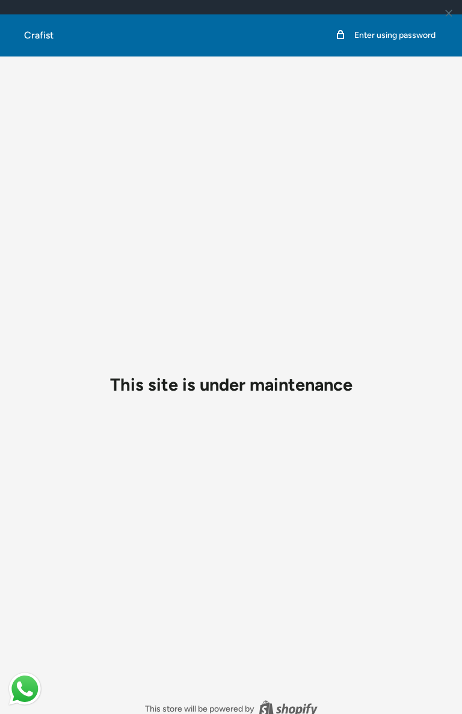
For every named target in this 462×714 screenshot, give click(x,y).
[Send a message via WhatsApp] (25, 689)
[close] (449, 13)
